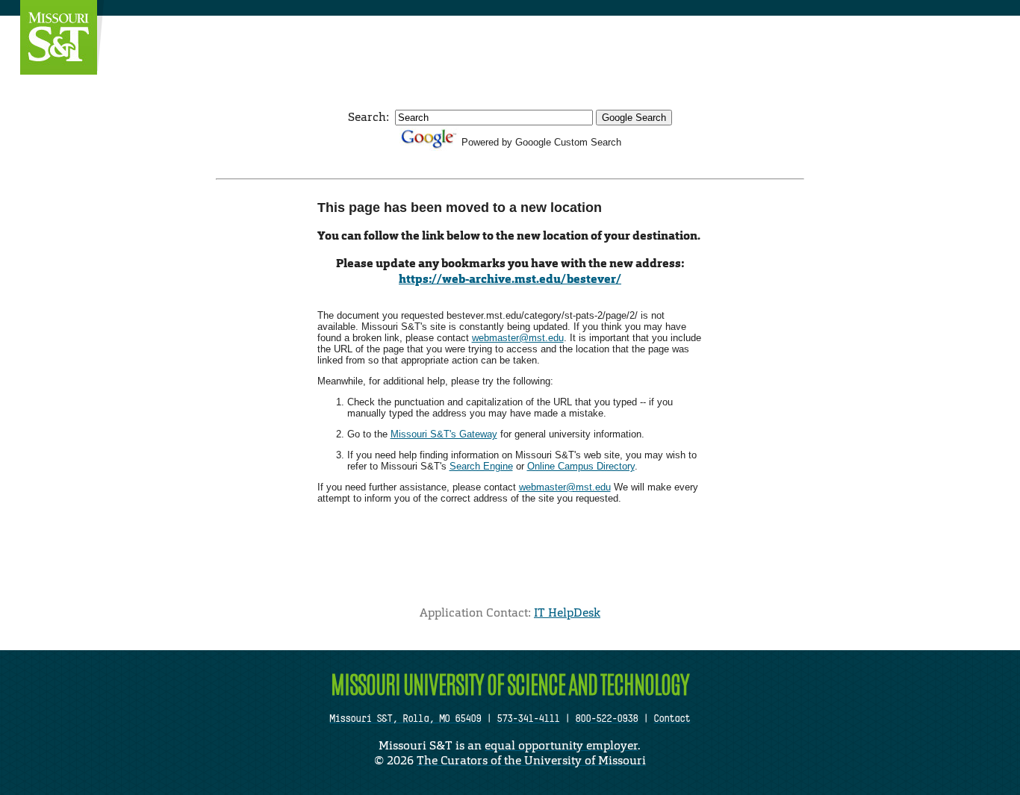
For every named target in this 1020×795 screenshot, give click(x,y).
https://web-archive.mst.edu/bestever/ (510, 279)
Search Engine (481, 466)
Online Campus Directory (581, 466)
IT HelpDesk (567, 612)
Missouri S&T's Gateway (444, 434)
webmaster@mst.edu (518, 337)
